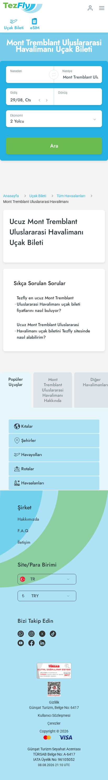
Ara (54, 146)
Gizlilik (54, 702)
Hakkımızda (28, 519)
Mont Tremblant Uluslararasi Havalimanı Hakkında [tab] (52, 390)
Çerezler (54, 723)
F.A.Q (23, 531)
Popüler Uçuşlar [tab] (15, 382)
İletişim (24, 542)
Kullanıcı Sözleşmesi (54, 715)
